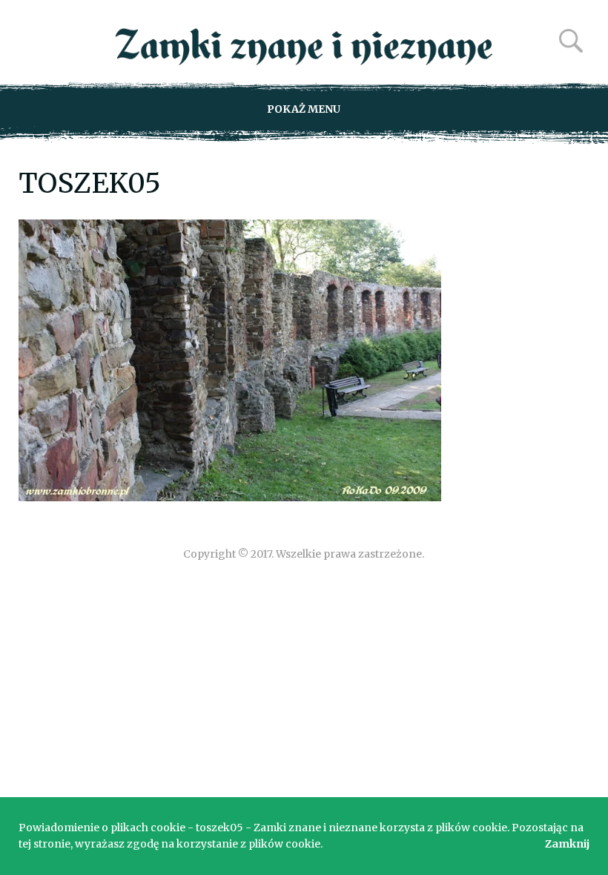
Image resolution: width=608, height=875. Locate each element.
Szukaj (570, 40)
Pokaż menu (303, 109)
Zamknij (567, 844)
